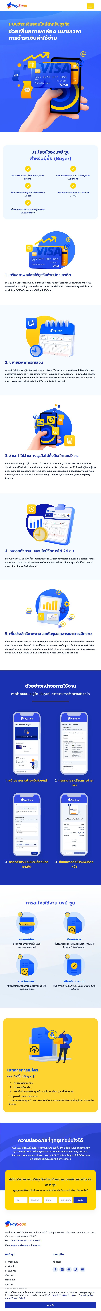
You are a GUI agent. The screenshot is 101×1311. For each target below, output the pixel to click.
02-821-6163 (16, 1240)
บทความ (9, 1284)
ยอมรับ (50, 1305)
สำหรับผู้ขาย (10, 1270)
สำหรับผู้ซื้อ (10, 1266)
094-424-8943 (32, 1240)
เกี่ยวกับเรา (10, 1275)
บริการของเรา (11, 1261)
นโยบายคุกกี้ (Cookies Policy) (61, 1295)
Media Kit (10, 1279)
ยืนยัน (80, 1200)
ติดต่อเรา (56, 1261)
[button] (90, 6)
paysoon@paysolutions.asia (25, 1245)
